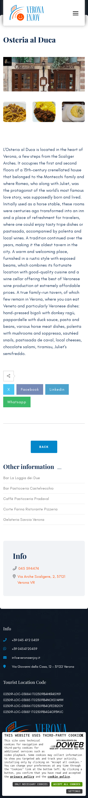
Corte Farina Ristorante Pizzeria (30, 509)
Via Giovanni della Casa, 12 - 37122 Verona (43, 667)
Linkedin (57, 389)
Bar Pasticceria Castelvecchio (28, 488)
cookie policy (59, 776)
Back (44, 447)
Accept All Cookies (66, 784)
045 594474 (28, 568)
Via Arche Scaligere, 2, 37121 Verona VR (41, 579)
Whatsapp (16, 402)
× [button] (82, 735)
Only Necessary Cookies (31, 784)
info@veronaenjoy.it (26, 658)
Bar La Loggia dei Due (21, 478)
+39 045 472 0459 (25, 640)
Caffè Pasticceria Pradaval (26, 498)
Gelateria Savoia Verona (23, 519)
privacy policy (22, 776)
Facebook (30, 389)
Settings (74, 791)
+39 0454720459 (24, 649)
